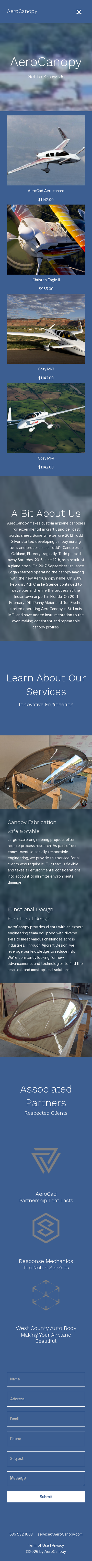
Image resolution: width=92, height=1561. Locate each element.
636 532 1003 (21, 1534)
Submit (46, 1497)
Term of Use (38, 1545)
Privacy (58, 1545)
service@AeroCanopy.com (60, 1534)
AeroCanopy (22, 11)
